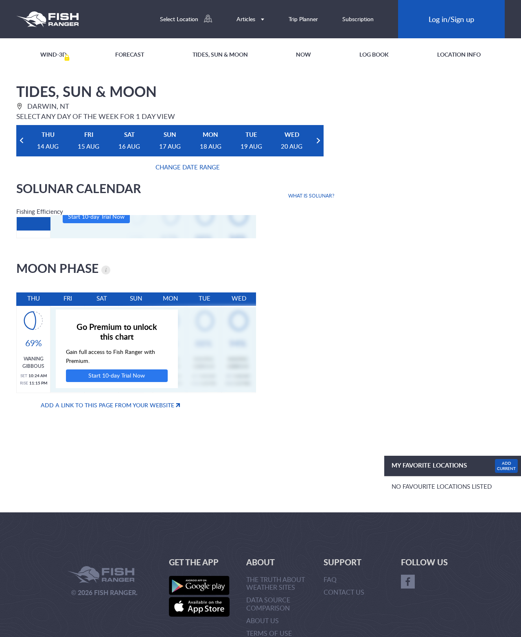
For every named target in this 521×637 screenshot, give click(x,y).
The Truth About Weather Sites (275, 583)
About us (262, 620)
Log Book (374, 54)
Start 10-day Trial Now (96, 216)
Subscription (358, 19)
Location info (459, 54)
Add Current (506, 465)
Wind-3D (53, 54)
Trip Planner (303, 19)
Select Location (180, 19)
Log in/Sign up (451, 19)
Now (303, 54)
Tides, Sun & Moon (220, 54)
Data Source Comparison (268, 603)
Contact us (344, 592)
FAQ (330, 579)
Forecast (129, 54)
